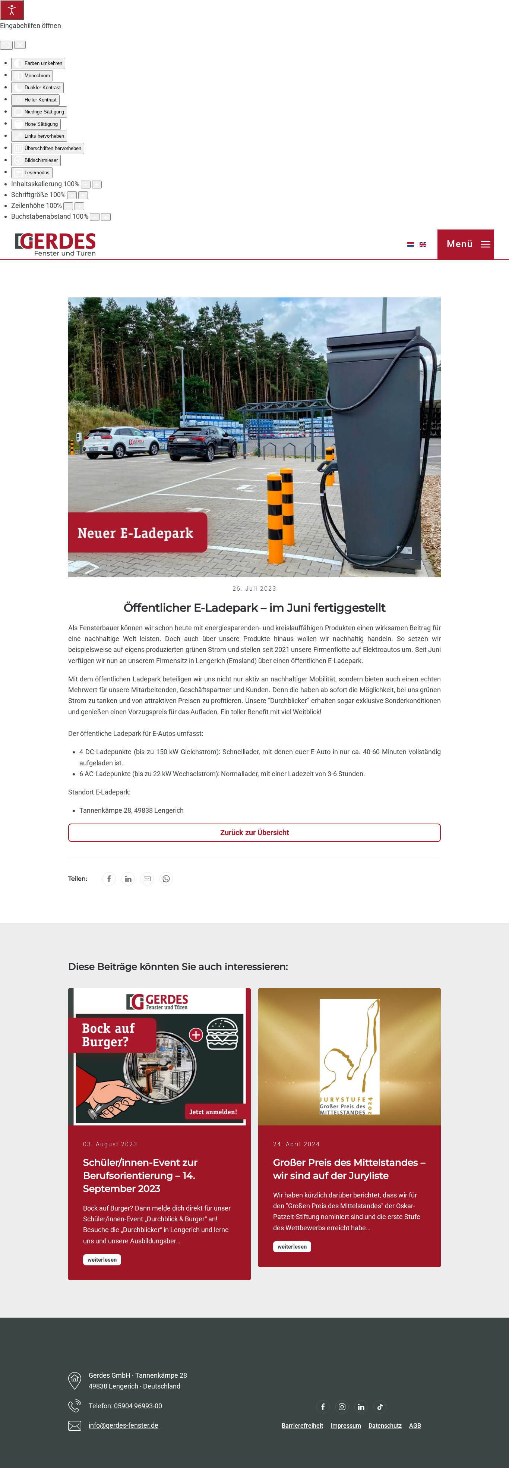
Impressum (346, 1425)
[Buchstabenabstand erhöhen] (106, 217)
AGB (415, 1425)
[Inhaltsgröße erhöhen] (97, 184)
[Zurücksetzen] (6, 45)
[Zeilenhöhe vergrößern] (79, 206)
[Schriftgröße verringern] (72, 195)
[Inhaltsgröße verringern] (86, 184)
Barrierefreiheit (302, 1425)
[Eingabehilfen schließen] (20, 45)
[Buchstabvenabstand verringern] (94, 217)
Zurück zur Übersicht (254, 832)
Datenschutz (385, 1425)
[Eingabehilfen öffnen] (12, 10)
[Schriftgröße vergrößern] (83, 195)
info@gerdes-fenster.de (123, 1425)
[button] (465, 244)
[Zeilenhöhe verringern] (68, 206)
